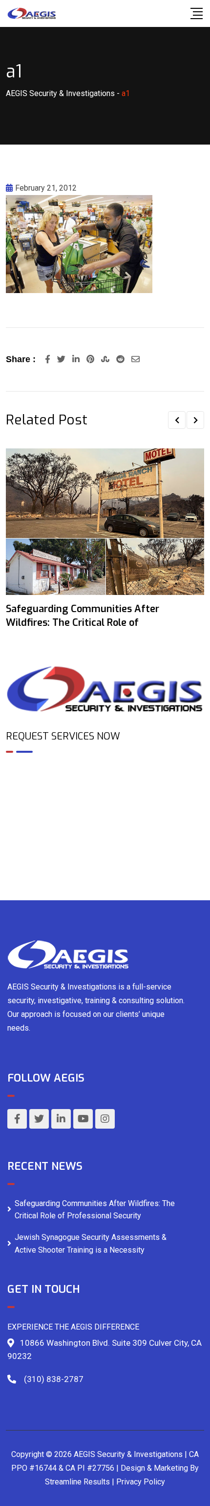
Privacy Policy (140, 1481)
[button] (177, 420)
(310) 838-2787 (54, 1379)
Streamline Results (77, 1481)
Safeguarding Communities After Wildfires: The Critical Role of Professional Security (95, 1210)
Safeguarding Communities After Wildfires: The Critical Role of (82, 615)
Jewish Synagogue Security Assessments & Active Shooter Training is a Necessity (91, 1244)
